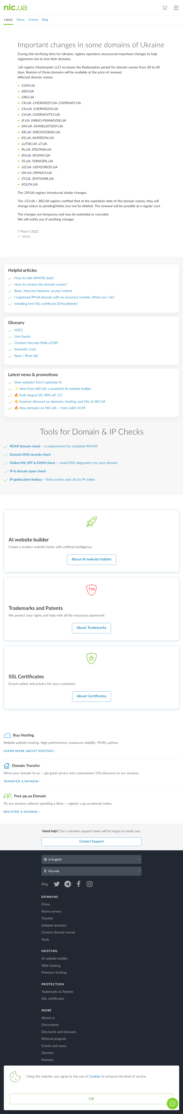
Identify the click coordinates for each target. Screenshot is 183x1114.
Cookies (94, 1076)
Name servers (51, 911)
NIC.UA (16, 7)
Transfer (47, 918)
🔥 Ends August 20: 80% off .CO (38, 395)
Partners (47, 1060)
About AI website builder (91, 559)
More (46, 1010)
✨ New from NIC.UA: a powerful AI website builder (52, 389)
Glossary (47, 1053)
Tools (45, 939)
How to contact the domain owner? (40, 284)
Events (33, 19)
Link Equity (22, 336)
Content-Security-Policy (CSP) (36, 343)
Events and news (53, 1046)
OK (91, 1099)
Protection (52, 984)
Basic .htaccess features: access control (43, 291)
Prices (45, 904)
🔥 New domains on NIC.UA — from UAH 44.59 (49, 408)
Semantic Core (25, 349)
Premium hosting (53, 972)
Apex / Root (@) (26, 356)
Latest (8, 19)
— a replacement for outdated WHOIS (54, 446)
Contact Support (91, 841)
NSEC (18, 330)
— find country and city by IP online (52, 479)
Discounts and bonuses (58, 1032)
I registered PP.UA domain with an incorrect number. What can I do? (64, 297)
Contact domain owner (58, 932)
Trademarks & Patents (57, 992)
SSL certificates (52, 998)
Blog (45, 19)
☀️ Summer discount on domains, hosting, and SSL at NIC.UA (59, 401)
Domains (49, 896)
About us (48, 1018)
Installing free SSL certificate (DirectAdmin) (45, 304)
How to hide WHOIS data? (34, 278)
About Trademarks (91, 628)
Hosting (49, 951)
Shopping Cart (165, 8)
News (21, 19)
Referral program (53, 1039)
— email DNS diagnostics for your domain (63, 463)
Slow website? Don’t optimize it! (38, 382)
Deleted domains (53, 925)
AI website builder (54, 958)
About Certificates (92, 696)
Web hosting (50, 965)
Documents (50, 1025)
